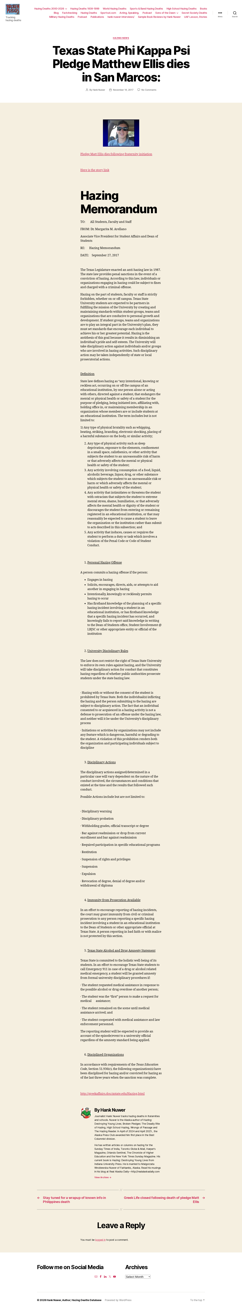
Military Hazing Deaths (61, 16)
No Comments (148, 89)
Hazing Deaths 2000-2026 (49, 8)
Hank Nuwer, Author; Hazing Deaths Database (74, 1300)
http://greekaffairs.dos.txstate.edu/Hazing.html (112, 1094)
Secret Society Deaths (194, 12)
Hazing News (121, 38)
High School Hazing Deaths (182, 8)
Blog (56, 12)
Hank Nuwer (99, 89)
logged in (100, 1239)
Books (203, 8)
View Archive (102, 1177)
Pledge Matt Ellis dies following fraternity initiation (116, 154)
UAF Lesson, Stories (195, 16)
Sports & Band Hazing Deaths (146, 8)
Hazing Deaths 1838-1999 (84, 8)
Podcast (147, 12)
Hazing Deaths (89, 12)
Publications (97, 16)
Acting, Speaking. (129, 12)
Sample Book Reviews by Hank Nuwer (159, 16)
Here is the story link (94, 170)
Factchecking (69, 12)
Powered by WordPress (118, 1300)
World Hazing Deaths (114, 8)
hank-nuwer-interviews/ (121, 16)
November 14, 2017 (123, 89)
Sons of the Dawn (165, 12)
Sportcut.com (108, 12)
